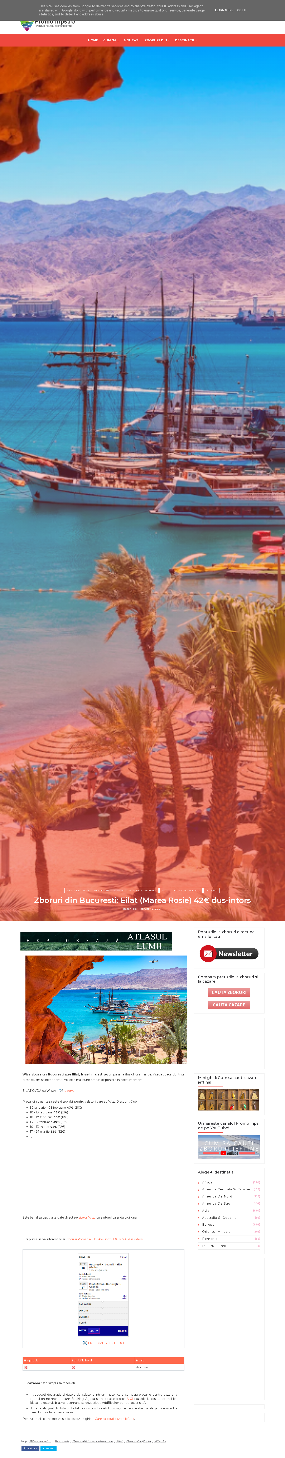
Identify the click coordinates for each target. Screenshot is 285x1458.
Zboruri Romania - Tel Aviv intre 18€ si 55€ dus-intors (104, 1239)
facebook (31, 1448)
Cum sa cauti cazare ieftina (114, 1419)
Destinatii (184, 40)
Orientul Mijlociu (187, 890)
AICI (130, 1399)
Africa (207, 1182)
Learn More (224, 10)
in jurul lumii (214, 1246)
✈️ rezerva (66, 1091)
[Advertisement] (103, 1180)
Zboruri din (156, 40)
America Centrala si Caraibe (226, 1189)
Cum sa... (111, 40)
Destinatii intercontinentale (135, 890)
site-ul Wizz (87, 1217)
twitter (49, 1448)
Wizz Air (211, 890)
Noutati (132, 40)
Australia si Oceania (219, 1218)
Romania (210, 1239)
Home (93, 40)
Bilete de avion (78, 890)
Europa (208, 1224)
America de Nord (217, 1196)
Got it (242, 10)
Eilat (165, 890)
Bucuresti (101, 890)
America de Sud (216, 1203)
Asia (205, 1210)
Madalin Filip (129, 908)
